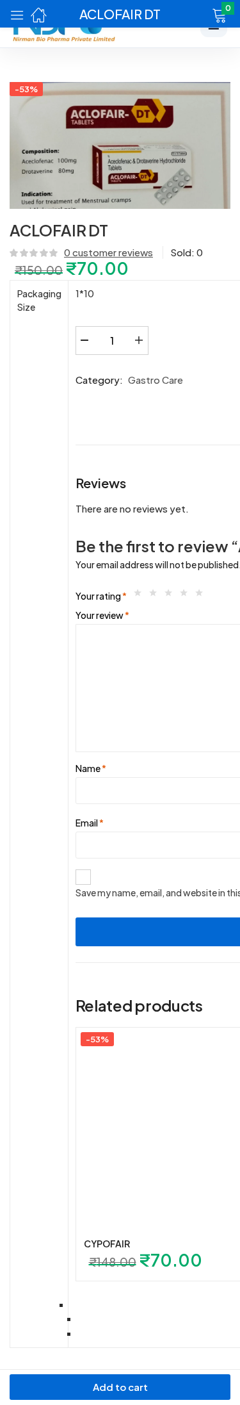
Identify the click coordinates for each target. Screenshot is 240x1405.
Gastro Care (155, 380)
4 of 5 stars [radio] (187, 596)
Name (91, 768)
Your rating (101, 596)
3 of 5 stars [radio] (171, 596)
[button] (203, 14)
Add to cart (120, 1387)
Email (90, 822)
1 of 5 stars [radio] (140, 596)
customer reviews (108, 252)
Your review (102, 615)
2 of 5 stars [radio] (156, 596)
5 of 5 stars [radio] (202, 596)
